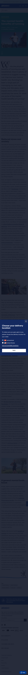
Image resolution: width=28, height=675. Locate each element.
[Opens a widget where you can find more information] (23, 672)
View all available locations (10, 345)
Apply (14, 350)
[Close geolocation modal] (26, 321)
